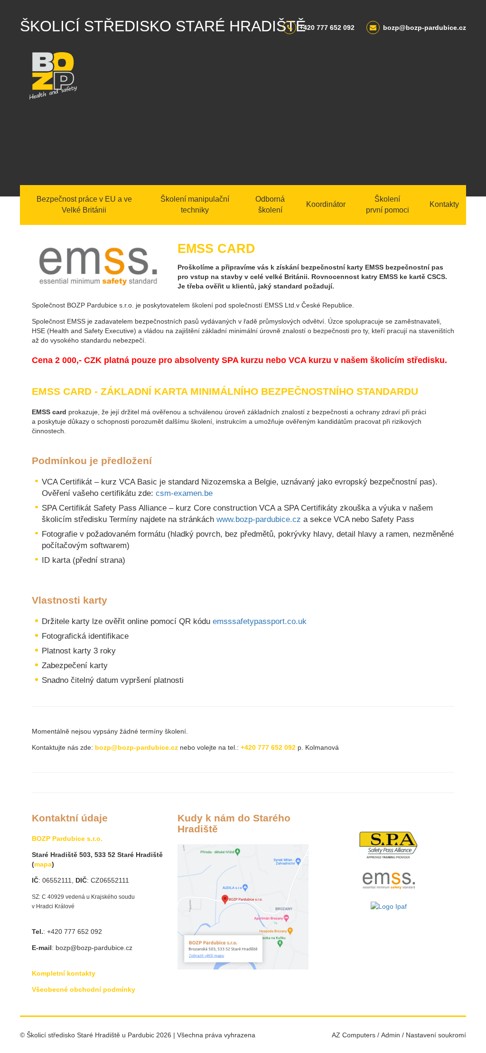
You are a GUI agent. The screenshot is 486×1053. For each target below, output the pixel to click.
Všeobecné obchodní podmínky (83, 989)
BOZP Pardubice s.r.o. (67, 838)
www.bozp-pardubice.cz (258, 519)
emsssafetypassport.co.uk (260, 621)
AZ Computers (353, 1035)
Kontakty (444, 204)
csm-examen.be (184, 493)
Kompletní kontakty (63, 973)
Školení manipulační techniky (194, 204)
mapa (43, 864)
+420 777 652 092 (327, 27)
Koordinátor (326, 204)
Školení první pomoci (387, 204)
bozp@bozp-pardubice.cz (424, 27)
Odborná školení (270, 204)
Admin (390, 1035)
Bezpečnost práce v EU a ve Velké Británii (84, 204)
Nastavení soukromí (436, 1035)
